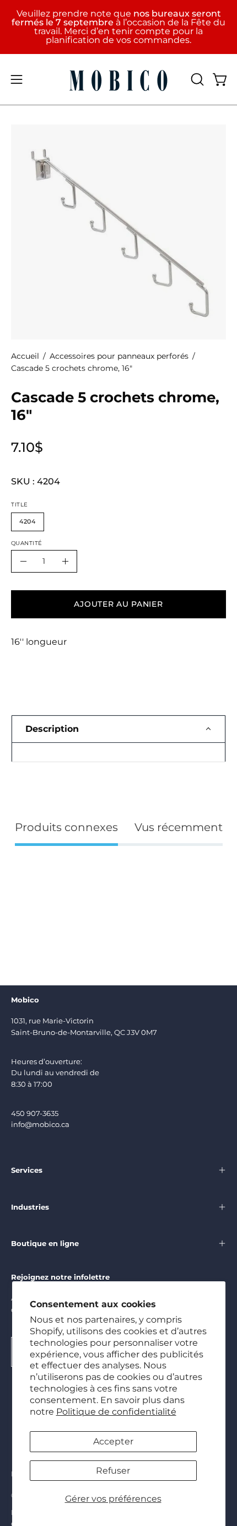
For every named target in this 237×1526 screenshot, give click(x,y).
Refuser (113, 1470)
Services (26, 1170)
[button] (196, 79)
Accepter (113, 1441)
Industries (30, 1207)
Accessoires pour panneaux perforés (119, 356)
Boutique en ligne (45, 1243)
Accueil (25, 356)
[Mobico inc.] (118, 79)
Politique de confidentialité (116, 1411)
